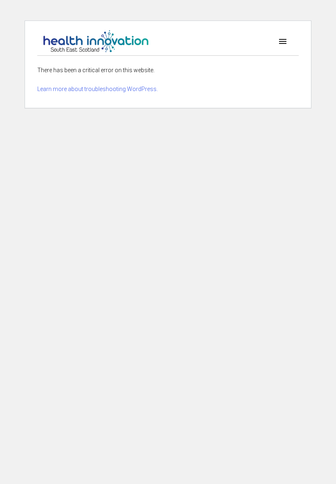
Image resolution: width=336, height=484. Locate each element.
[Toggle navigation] (283, 41)
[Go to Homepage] (95, 41)
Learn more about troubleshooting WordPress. (97, 89)
